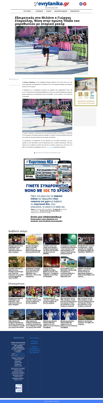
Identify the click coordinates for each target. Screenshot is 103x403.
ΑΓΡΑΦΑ (48, 11)
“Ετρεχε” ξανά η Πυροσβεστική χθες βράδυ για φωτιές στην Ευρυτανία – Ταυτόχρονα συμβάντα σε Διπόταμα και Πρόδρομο (51, 272)
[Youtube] (84, 4)
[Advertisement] (85, 117)
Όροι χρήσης (34, 338)
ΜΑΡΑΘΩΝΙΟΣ (54, 152)
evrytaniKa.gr (21, 355)
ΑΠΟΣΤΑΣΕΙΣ (38, 152)
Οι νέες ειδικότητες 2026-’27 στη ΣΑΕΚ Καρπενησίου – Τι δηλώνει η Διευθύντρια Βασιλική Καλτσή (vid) (33, 249)
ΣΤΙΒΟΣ (58, 152)
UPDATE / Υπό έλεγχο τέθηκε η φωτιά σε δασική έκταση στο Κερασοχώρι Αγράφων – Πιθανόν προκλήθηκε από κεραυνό (86, 272)
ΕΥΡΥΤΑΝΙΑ (27, 11)
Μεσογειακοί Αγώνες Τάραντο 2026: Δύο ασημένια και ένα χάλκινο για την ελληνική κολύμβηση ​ (51, 324)
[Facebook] (81, 4)
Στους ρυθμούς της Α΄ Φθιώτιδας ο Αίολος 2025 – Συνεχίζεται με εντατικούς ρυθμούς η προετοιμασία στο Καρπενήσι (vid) (69, 272)
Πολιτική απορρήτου (34, 342)
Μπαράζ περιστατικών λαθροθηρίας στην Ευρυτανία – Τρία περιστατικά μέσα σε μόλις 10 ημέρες (16, 249)
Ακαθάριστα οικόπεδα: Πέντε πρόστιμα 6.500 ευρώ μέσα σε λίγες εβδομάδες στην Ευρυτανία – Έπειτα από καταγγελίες (33, 272)
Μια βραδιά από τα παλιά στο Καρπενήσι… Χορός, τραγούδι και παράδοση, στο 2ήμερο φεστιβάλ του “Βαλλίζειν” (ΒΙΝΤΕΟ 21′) (86, 249)
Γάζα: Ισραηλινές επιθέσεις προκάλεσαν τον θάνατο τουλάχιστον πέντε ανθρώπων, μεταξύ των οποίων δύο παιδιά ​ (17, 324)
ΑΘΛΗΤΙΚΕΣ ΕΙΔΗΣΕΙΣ (60, 11)
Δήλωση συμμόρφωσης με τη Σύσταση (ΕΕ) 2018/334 (34, 350)
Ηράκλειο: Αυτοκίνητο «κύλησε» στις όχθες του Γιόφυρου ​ (86, 322)
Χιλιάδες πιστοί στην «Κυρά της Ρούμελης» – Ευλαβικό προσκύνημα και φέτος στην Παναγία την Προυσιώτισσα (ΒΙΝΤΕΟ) (51, 249)
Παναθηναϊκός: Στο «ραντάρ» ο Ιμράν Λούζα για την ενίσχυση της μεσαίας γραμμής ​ (33, 300)
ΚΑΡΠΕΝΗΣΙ (39, 11)
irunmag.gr (49, 147)
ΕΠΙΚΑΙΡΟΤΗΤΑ (74, 11)
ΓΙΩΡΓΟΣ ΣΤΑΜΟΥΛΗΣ (46, 152)
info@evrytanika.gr (20, 353)
